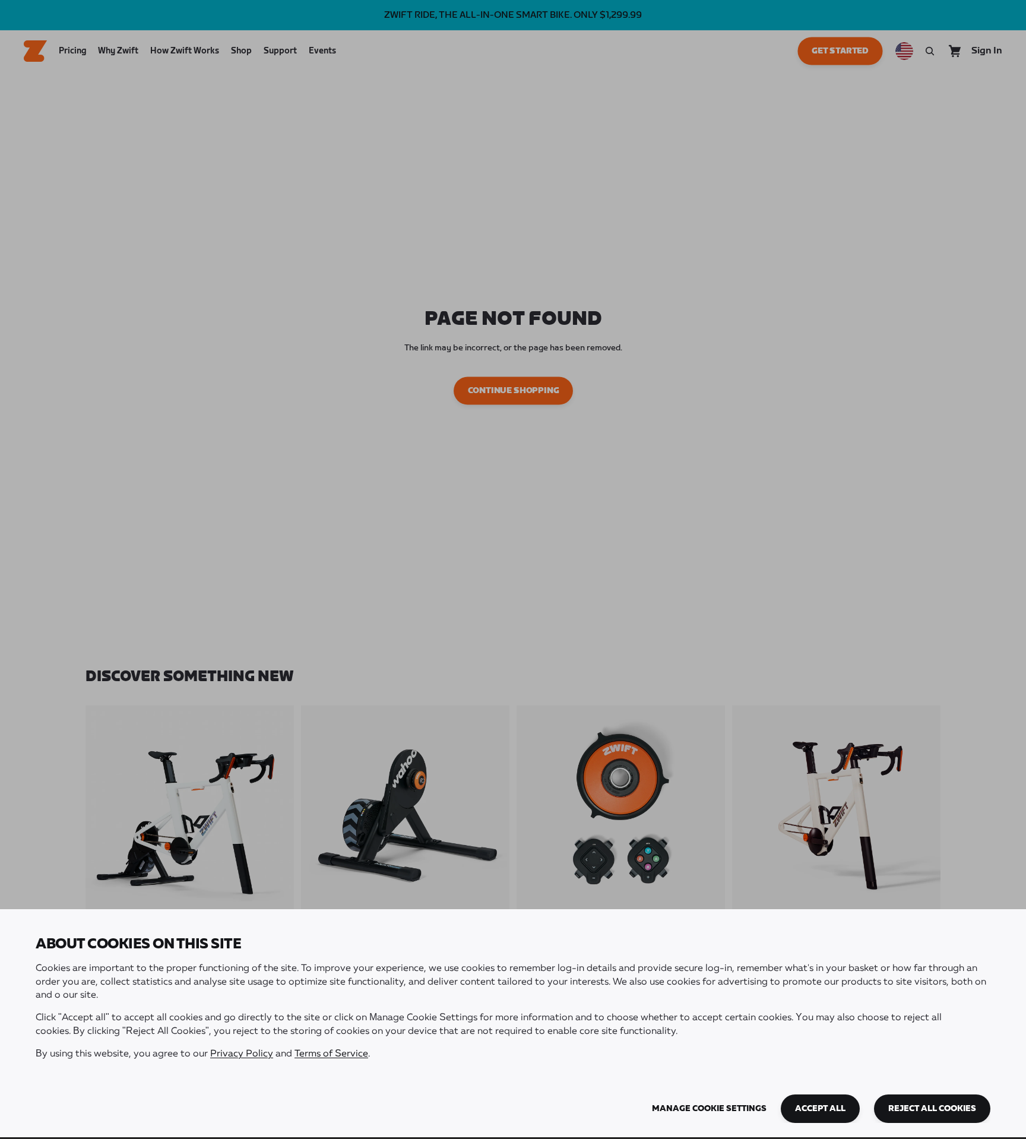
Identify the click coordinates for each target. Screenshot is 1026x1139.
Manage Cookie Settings (709, 1108)
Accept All (820, 1109)
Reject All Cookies (932, 1109)
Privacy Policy (241, 1054)
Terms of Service (331, 1054)
